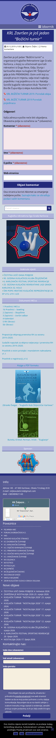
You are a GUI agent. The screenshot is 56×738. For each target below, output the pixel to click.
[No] (52, 729)
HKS (5, 535)
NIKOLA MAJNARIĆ (11, 578)
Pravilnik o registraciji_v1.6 (15, 358)
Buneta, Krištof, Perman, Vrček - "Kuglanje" (28, 439)
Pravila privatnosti (34, 734)
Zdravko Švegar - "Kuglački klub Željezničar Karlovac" (28, 405)
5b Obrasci (7, 324)
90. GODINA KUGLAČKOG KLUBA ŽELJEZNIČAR (25, 278)
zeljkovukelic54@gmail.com (23, 491)
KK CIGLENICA (9, 559)
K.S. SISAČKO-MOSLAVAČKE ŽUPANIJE (19, 553)
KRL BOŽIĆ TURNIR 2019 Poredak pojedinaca (23, 101)
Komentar (17, 125)
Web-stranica (11, 173)
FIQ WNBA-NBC (10, 529)
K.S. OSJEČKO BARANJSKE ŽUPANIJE (18, 547)
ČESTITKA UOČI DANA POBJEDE (18, 275)
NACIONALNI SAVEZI (12, 575)
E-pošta (15, 162)
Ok (16, 734)
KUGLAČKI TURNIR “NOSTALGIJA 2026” (22, 597)
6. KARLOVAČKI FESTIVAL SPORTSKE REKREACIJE (26, 281)
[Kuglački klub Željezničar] (29, 21)
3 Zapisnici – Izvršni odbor (15, 315)
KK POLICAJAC (9, 566)
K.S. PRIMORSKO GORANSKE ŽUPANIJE (19, 550)
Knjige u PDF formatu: (28, 365)
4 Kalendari (8, 318)
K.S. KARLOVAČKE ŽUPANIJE (15, 544)
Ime (13, 152)
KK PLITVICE (8, 562)
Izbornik (47, 26)
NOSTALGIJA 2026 (12, 639)
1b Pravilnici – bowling (13, 309)
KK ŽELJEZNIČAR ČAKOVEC (14, 572)
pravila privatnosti (23, 696)
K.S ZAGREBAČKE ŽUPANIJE (15, 541)
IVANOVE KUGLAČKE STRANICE (16, 538)
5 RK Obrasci (8, 321)
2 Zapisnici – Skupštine (13, 312)
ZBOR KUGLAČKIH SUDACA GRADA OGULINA (22, 581)
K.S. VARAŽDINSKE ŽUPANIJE (15, 556)
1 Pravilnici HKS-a (11, 306)
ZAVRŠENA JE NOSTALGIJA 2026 (19, 594)
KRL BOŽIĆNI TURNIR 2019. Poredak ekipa (28, 93)
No (22, 734)
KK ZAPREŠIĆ (9, 569)
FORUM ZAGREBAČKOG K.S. (15, 532)
